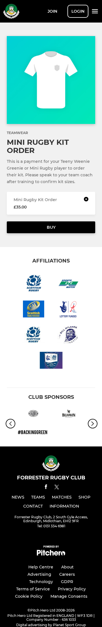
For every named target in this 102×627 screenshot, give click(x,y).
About (67, 567)
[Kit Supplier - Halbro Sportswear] (33, 415)
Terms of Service (33, 589)
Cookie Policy (28, 596)
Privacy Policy (72, 589)
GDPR (67, 581)
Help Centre (40, 567)
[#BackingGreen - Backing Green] (33, 433)
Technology (41, 581)
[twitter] (56, 487)
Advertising (39, 574)
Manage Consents (68, 596)
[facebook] (46, 488)
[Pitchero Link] (51, 554)
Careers (67, 574)
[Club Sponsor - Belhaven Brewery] (68, 415)
